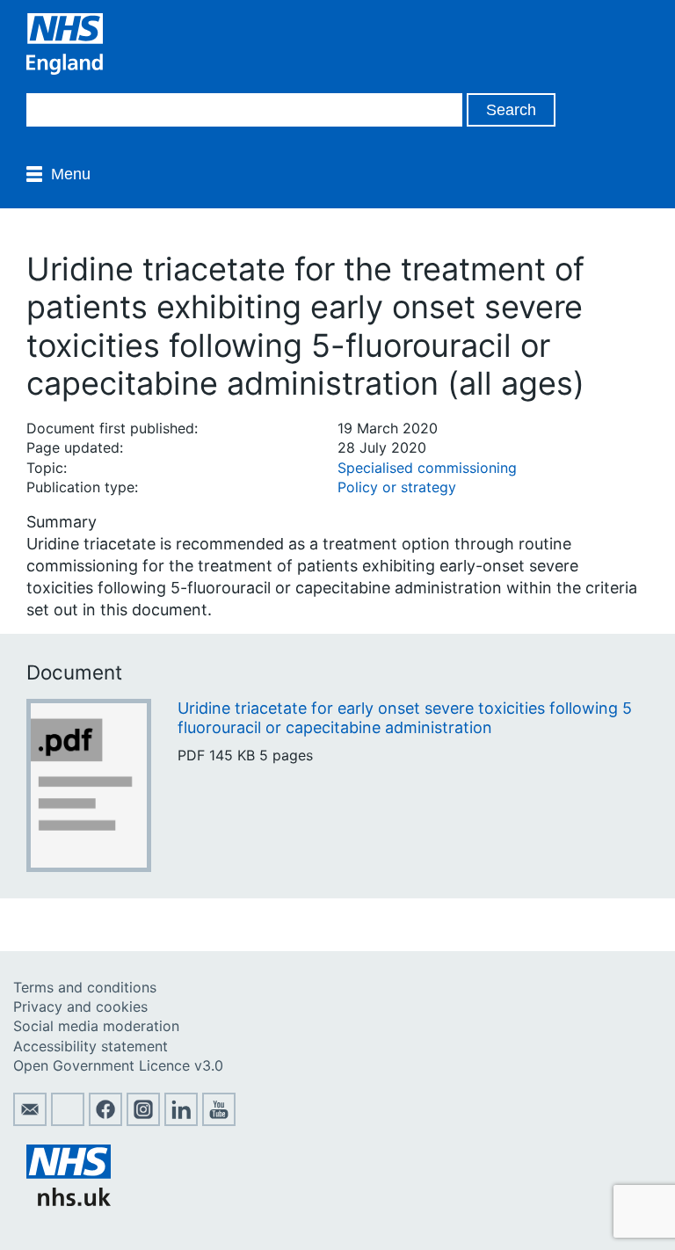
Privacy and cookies (80, 1006)
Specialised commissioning (427, 467)
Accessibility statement (90, 1046)
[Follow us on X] (67, 1121)
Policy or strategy (397, 487)
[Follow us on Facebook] (105, 1121)
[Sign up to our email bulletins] (30, 1121)
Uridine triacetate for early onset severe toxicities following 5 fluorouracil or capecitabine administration (405, 718)
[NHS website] (68, 1201)
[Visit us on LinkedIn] (181, 1121)
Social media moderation (96, 1026)
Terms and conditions (84, 987)
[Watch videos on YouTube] (219, 1121)
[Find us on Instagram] (143, 1121)
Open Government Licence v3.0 (118, 1065)
